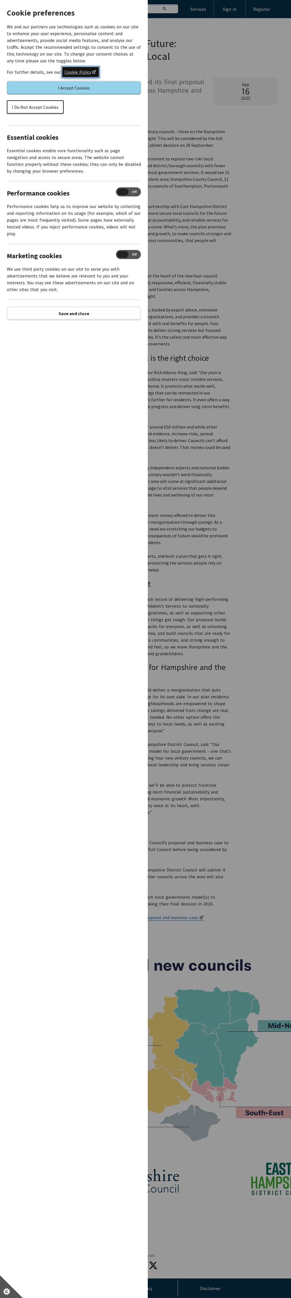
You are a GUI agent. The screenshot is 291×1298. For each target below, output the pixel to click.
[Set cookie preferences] (11, 1286)
